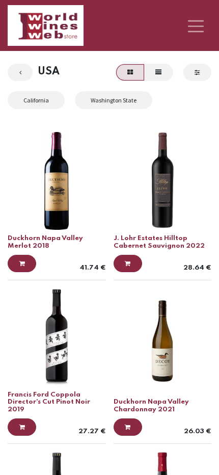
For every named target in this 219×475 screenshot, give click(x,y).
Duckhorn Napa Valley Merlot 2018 (45, 242)
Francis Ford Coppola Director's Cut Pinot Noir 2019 (49, 402)
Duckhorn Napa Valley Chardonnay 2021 (151, 405)
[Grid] (130, 72)
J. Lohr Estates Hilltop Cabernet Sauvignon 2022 (159, 242)
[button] (22, 263)
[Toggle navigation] (195, 25)
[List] (158, 72)
